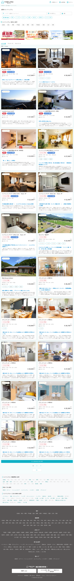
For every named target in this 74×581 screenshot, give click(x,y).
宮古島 (40, 537)
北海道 (3, 24)
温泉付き (41, 17)
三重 (17, 523)
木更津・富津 (26, 537)
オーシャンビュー (30, 496)
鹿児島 (36, 483)
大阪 (27, 523)
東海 (32, 24)
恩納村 (48, 535)
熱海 (35, 535)
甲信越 (18, 24)
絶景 (21, 547)
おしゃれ (58, 498)
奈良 (34, 523)
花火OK (49, 496)
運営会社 (38, 575)
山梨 (4, 481)
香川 (63, 523)
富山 (57, 520)
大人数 (29, 17)
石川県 (64, 532)
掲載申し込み (24, 570)
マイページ (20, 575)
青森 (7, 520)
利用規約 (26, 575)
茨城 (30, 479)
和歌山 (46, 481)
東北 (8, 24)
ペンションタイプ (16, 490)
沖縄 (53, 24)
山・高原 (42, 498)
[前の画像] (3, 58)
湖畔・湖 (22, 549)
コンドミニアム (13, 5)
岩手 (11, 520)
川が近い (19, 502)
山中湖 (15, 535)
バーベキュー (5, 496)
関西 (28, 24)
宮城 (14, 520)
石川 (60, 520)
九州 (48, 24)
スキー (42, 500)
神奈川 (49, 520)
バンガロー (32, 490)
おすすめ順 (3, 43)
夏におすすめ (5, 502)
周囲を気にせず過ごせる (60, 500)
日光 (58, 535)
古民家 (37, 490)
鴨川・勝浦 (68, 535)
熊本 (25, 483)
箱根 (32, 535)
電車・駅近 (47, 549)
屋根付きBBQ (60, 496)
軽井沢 (3, 535)
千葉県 (4, 532)
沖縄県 (22, 532)
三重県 (9, 532)
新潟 (53, 520)
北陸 (23, 24)
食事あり (10, 547)
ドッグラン (38, 496)
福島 (24, 520)
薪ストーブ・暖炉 (27, 547)
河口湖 (20, 535)
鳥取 (42, 523)
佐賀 (28, 525)
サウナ (23, 17)
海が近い (34, 17)
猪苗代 (31, 537)
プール (5, 547)
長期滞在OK (31, 500)
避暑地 (68, 547)
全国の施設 (8, 5)
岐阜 (11, 481)
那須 (69, 532)
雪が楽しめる (31, 551)
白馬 (39, 535)
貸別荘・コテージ (6, 490)
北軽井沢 (63, 535)
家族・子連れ (64, 498)
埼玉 (38, 520)
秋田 (17, 520)
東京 (48, 479)
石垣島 (36, 537)
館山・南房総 (26, 535)
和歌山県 (41, 532)
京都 (32, 481)
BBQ (12, 17)
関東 (13, 24)
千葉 (42, 520)
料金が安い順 (18, 43)
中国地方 (38, 24)
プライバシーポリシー (51, 575)
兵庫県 (50, 532)
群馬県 (31, 532)
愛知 (13, 523)
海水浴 (20, 500)
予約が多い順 (10, 43)
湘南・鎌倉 (53, 535)
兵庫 (31, 523)
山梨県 (13, 532)
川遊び (37, 500)
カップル (47, 498)
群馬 (37, 479)
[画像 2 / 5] (17, 108)
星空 (46, 500)
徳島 (59, 523)
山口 (56, 523)
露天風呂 (66, 544)
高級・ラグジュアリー (15, 496)
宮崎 (42, 525)
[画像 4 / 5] (19, 108)
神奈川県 (55, 532)
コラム (43, 575)
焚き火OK (16, 547)
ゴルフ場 (25, 502)
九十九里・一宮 (17, 537)
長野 (7, 481)
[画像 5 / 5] (20, 108)
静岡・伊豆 (8, 523)
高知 (70, 523)
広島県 (46, 532)
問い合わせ (32, 575)
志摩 (12, 535)
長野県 (27, 532)
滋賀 (20, 523)
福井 (64, 520)
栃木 (31, 520)
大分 (38, 525)
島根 (46, 523)
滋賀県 (60, 532)
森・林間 (52, 498)
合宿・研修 (9, 500)
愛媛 (66, 523)
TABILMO (3, 5)
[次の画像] (34, 58)
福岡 (24, 525)
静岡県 (18, 532)
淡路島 (7, 535)
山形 (21, 520)
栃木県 (36, 532)
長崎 (31, 525)
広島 (52, 523)
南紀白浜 (43, 535)
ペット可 (18, 17)
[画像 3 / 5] (18, 108)
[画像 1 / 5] (16, 108)
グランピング (43, 490)
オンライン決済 (48, 17)
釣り (4, 498)
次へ (37, 470)
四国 (44, 24)
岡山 (49, 523)
